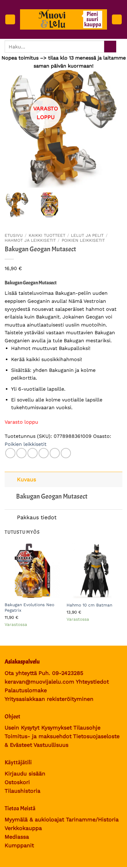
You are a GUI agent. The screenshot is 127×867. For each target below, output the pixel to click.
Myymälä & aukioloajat (34, 819)
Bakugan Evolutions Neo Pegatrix (29, 607)
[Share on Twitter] (32, 453)
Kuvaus (26, 479)
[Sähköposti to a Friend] (44, 453)
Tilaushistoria (22, 791)
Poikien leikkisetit (83, 240)
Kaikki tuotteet (47, 235)
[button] (10, 19)
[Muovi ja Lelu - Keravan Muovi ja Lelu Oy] (63, 19)
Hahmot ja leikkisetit (30, 240)
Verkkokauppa (23, 828)
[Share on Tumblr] (66, 453)
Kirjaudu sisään (25, 773)
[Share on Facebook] (21, 453)
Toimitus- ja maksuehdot (38, 736)
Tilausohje (86, 728)
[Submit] (110, 47)
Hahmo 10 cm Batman (89, 604)
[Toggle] (11, 479)
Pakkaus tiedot (36, 517)
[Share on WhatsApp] (10, 453)
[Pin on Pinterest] (55, 453)
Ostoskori (17, 782)
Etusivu (14, 235)
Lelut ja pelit (87, 235)
